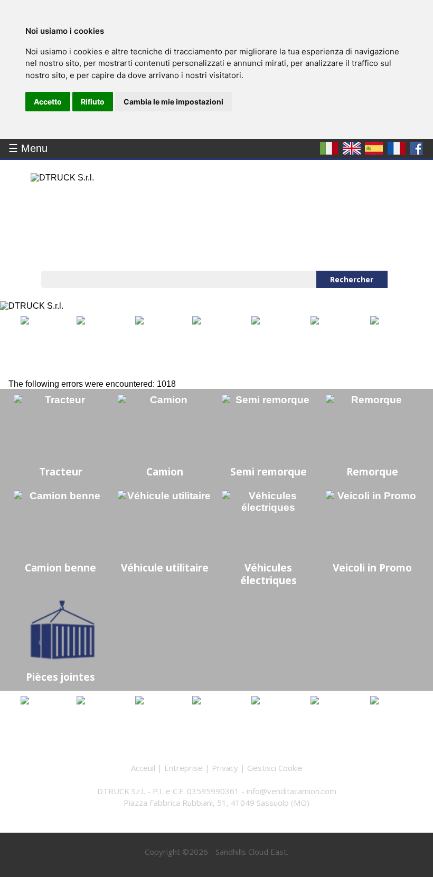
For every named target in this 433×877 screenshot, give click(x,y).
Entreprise (183, 767)
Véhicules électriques (268, 573)
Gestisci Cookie (275, 767)
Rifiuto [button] (93, 101)
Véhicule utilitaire (165, 567)
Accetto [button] (48, 101)
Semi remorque (268, 471)
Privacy (225, 767)
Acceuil (143, 767)
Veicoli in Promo (372, 567)
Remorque (372, 471)
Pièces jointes (60, 677)
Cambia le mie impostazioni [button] (173, 101)
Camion (164, 471)
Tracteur (60, 471)
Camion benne (60, 567)
